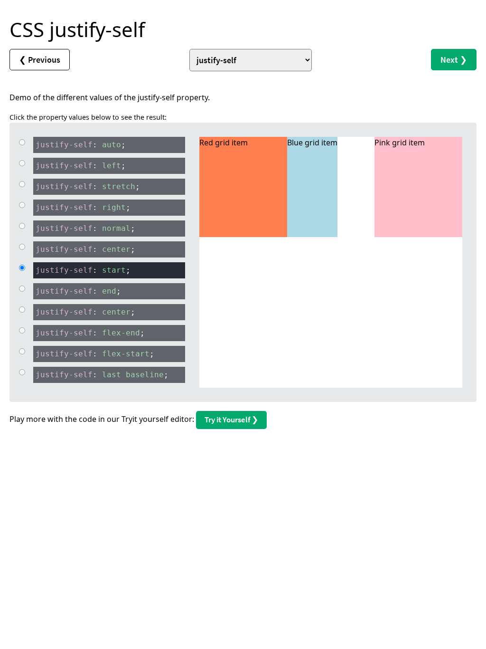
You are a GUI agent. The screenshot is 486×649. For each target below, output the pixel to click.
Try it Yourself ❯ (231, 419)
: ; (81, 144)
